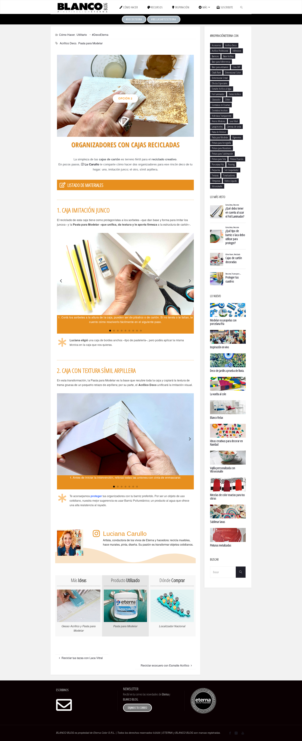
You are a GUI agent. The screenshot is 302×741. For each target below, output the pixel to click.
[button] (122, 133)
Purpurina (216, 170)
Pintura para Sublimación (222, 153)
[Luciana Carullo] (96, 534)
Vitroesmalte (217, 186)
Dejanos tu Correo (137, 708)
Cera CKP (236, 67)
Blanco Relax (216, 417)
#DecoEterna (134, 19)
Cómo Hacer (67, 35)
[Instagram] (236, 733)
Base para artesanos (220, 67)
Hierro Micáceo (218, 121)
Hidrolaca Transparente (221, 115)
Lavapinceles (217, 126)
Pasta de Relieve (219, 132)
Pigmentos (236, 137)
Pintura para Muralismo (221, 148)
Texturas (215, 175)
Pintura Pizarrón (236, 159)
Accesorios (216, 45)
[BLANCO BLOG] (82, 7)
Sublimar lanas (217, 522)
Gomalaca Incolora (220, 110)
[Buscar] (241, 572)
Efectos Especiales (219, 83)
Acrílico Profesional (220, 50)
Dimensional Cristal (220, 78)
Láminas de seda (234, 126)
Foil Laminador (218, 94)
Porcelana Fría (218, 164)
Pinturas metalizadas (220, 545)
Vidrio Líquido (231, 181)
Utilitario (82, 35)
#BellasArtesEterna (163, 19)
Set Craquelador (231, 170)
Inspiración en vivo (219, 347)
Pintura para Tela (219, 159)
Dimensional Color (233, 72)
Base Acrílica (228, 56)
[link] (241, 7)
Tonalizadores (229, 175)
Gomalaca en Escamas (221, 105)
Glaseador (216, 99)
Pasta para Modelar (90, 43)
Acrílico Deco (68, 43)
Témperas (216, 181)
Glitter (227, 99)
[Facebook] (230, 733)
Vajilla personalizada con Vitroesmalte (222, 470)
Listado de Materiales (85, 185)
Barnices (215, 56)
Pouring (231, 164)
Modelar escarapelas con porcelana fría (223, 322)
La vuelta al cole (218, 394)
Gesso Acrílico (235, 94)
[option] (125, 96)
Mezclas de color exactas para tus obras (227, 496)
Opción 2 (125, 98)
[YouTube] (243, 733)
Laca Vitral (234, 121)
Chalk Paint (216, 72)
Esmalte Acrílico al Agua (221, 88)
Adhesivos (237, 50)
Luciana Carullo (125, 533)
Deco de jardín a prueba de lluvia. (227, 370)
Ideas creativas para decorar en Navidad (226, 442)
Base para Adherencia (221, 61)
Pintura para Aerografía (221, 142)
